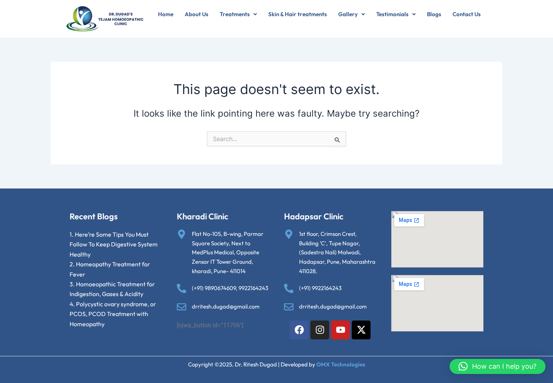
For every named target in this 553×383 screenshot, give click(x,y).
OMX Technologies (340, 364)
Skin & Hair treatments (297, 14)
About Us (196, 14)
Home (165, 14)
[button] (238, 14)
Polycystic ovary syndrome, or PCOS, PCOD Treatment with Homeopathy (113, 314)
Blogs (434, 14)
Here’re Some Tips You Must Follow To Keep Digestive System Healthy (114, 244)
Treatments (235, 14)
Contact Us (467, 14)
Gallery (348, 14)
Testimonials (392, 14)
